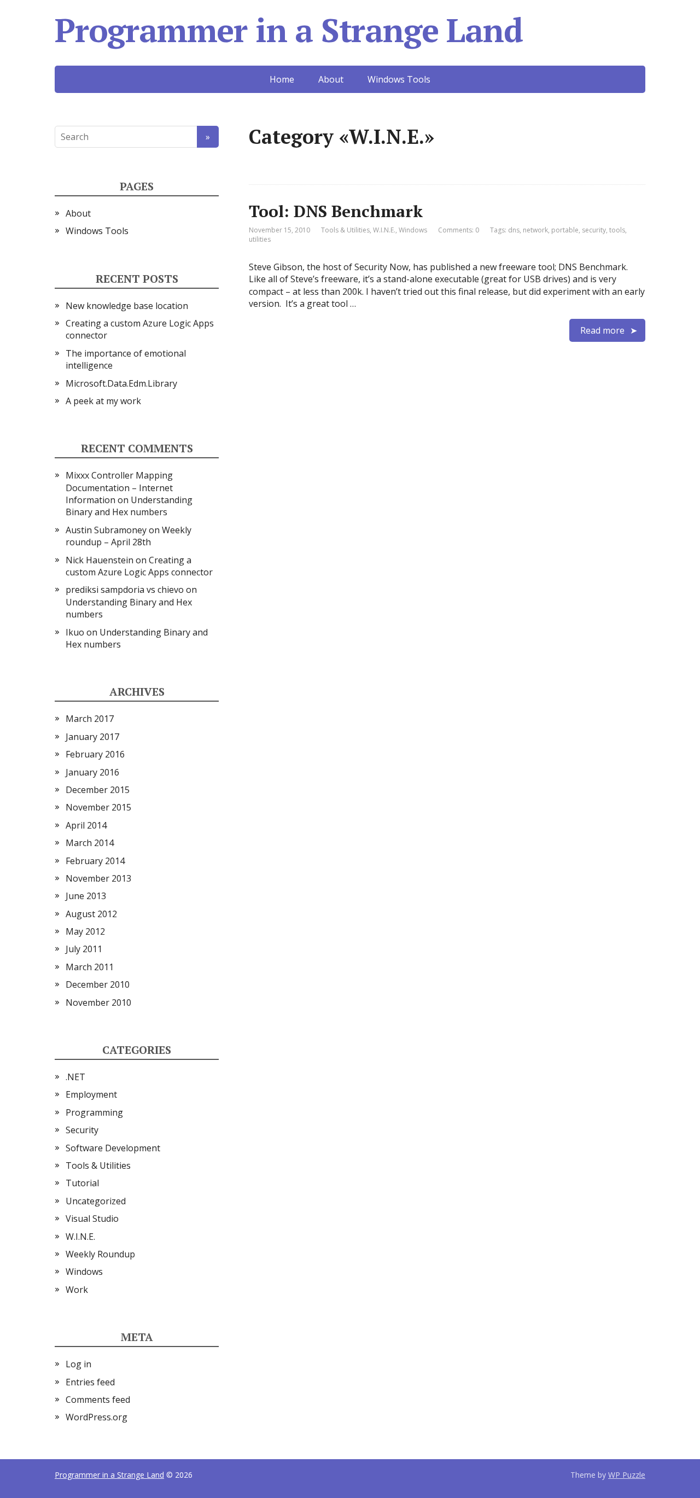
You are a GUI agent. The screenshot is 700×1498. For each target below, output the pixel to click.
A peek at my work (103, 401)
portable (565, 230)
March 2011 (90, 967)
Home (282, 79)
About (330, 79)
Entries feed (90, 1382)
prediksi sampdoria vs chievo (125, 590)
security (594, 230)
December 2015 (98, 790)
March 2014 (90, 843)
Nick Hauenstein (99, 560)
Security (82, 1130)
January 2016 (92, 772)
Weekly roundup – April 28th (128, 536)
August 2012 (91, 914)
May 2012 (85, 931)
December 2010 (98, 984)
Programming (94, 1112)
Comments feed (98, 1400)
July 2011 (84, 949)
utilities (260, 239)
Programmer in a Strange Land (288, 30)
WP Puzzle (626, 1475)
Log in (78, 1364)
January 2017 (92, 737)
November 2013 (98, 878)
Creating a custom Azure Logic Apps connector (139, 566)
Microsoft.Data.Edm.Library (121, 383)
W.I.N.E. (384, 230)
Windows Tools (399, 79)
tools (617, 230)
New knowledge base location (127, 306)
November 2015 (98, 807)
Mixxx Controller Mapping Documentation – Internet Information (119, 487)
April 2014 (86, 825)
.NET (75, 1077)
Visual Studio (92, 1219)
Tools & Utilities (345, 230)
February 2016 (95, 754)
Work (77, 1290)
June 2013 (86, 896)
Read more (602, 330)
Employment (91, 1094)
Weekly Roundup (100, 1254)
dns (514, 230)
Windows (413, 230)
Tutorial (82, 1183)
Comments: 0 (458, 230)
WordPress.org (96, 1417)
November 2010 (98, 1002)
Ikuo (75, 632)
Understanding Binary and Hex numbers (129, 506)
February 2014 (95, 861)
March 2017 (90, 719)
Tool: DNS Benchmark (336, 211)
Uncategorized (96, 1201)
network (535, 230)
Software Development (113, 1148)
